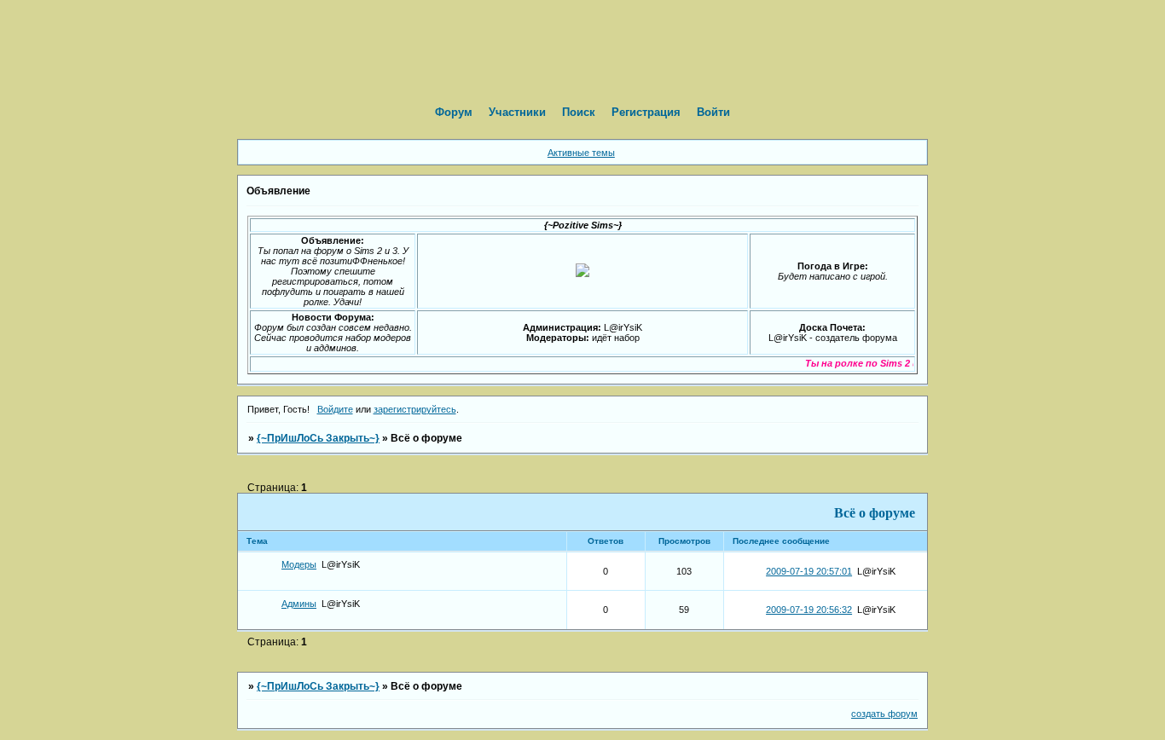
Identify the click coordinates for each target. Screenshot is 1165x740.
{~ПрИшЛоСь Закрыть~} (318, 438)
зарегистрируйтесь (415, 409)
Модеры (298, 564)
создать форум (884, 713)
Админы (298, 603)
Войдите (335, 409)
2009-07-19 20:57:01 (809, 571)
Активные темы (581, 152)
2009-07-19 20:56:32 (809, 609)
